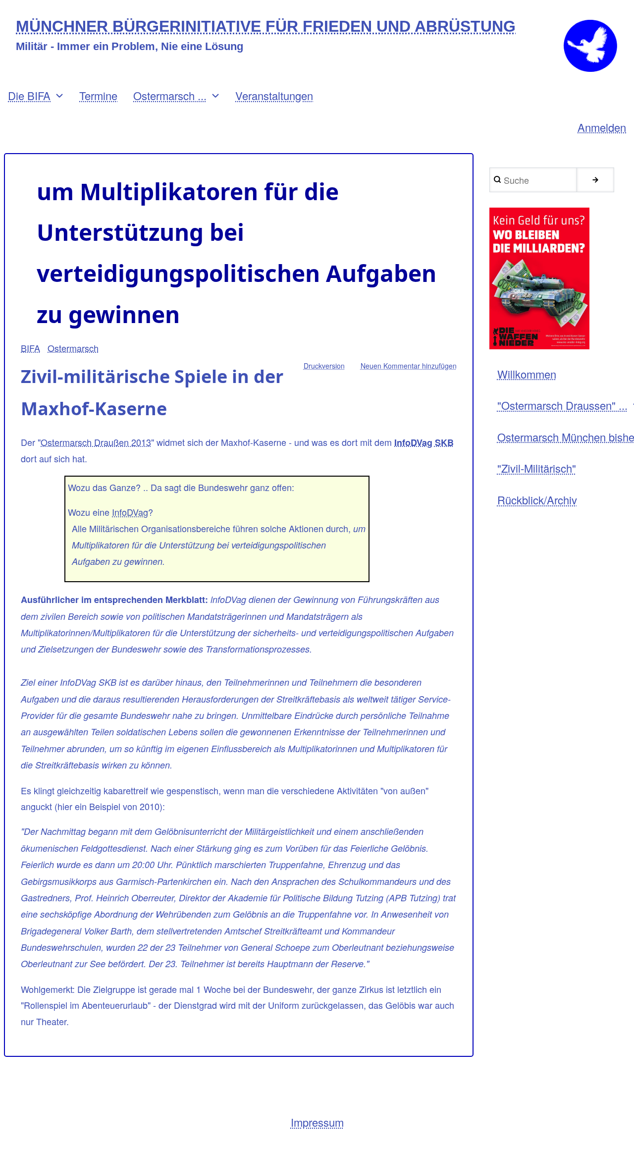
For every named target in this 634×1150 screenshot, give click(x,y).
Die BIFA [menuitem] (29, 95)
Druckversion (324, 366)
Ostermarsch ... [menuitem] (170, 95)
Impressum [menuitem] (317, 1122)
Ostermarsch (73, 347)
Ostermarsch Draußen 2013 (96, 442)
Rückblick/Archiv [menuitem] (537, 499)
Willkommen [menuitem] (526, 374)
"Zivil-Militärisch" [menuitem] (536, 468)
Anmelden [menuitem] (602, 127)
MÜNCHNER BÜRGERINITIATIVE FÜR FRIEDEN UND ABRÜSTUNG (266, 26)
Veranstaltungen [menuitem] (274, 95)
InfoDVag (130, 511)
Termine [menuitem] (98, 95)
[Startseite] (590, 46)
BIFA (30, 347)
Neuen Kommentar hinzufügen (409, 366)
